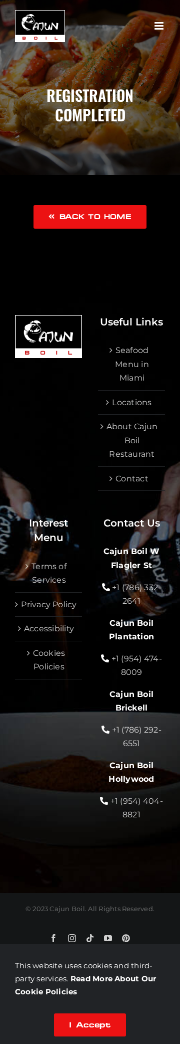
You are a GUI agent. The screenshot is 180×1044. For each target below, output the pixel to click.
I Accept (90, 1024)
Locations (132, 402)
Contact (132, 478)
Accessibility (49, 628)
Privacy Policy (48, 604)
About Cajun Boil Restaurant (132, 440)
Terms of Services (49, 573)
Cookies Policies (49, 660)
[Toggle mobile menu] (159, 26)
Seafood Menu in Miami (132, 364)
